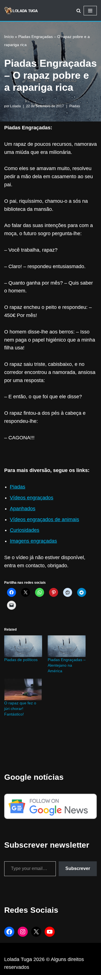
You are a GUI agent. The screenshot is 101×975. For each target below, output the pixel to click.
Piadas (74, 106)
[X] (36, 932)
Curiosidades (24, 530)
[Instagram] (23, 932)
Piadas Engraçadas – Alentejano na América (67, 665)
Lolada (15, 106)
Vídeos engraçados (31, 497)
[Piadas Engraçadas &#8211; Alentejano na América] (67, 646)
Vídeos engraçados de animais (44, 519)
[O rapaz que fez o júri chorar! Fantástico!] (23, 689)
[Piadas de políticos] (23, 646)
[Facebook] (9, 932)
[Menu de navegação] (90, 10)
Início (9, 36)
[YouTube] (50, 932)
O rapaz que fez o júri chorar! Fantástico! (20, 708)
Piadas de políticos (21, 659)
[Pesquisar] (78, 10)
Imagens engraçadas (33, 541)
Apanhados (22, 508)
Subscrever (77, 868)
